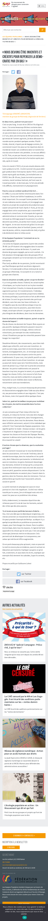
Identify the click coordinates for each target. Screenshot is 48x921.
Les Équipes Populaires (12, 37)
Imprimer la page (8, 591)
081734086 (6, 862)
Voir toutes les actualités (12, 609)
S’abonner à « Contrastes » (24, 836)
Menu (43, 6)
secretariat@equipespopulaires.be (14, 865)
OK (25, 917)
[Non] (45, 912)
